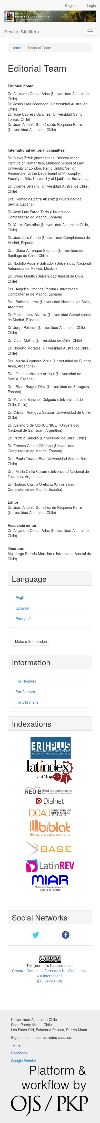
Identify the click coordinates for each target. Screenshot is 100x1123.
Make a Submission (31, 641)
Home (16, 47)
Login (91, 5)
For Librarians (27, 702)
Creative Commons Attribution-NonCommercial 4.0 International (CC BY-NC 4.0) (50, 975)
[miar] (50, 882)
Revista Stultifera (21, 31)
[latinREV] (50, 865)
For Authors (25, 691)
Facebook (19, 1052)
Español (22, 608)
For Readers (26, 681)
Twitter (16, 1045)
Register (72, 5)
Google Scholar (23, 1060)
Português (24, 618)
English (21, 597)
